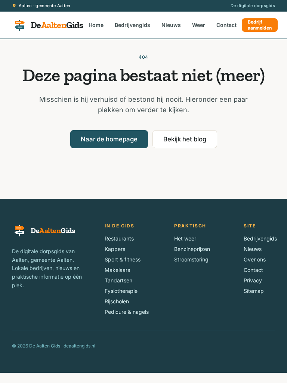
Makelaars (117, 270)
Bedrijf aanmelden (260, 25)
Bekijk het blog (184, 139)
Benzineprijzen (192, 249)
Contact (226, 25)
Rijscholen (117, 301)
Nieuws (171, 25)
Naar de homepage (109, 139)
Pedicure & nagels (127, 312)
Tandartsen (118, 280)
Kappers (115, 249)
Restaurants (119, 238)
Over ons (255, 259)
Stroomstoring (191, 259)
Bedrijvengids (132, 25)
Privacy (253, 280)
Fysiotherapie (121, 291)
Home (96, 25)
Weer (198, 25)
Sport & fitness (123, 259)
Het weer (185, 238)
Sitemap (254, 291)
